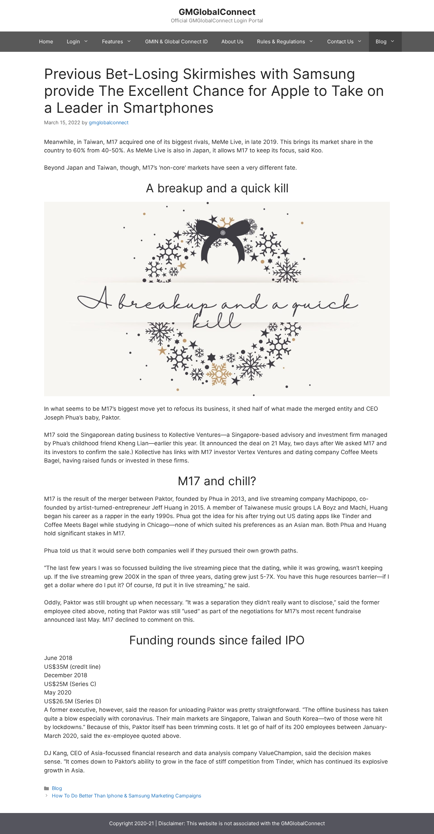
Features (112, 41)
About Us (232, 41)
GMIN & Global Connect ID (176, 41)
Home (46, 41)
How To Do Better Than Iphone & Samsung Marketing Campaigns (126, 795)
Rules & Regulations (281, 41)
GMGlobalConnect (217, 12)
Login (73, 41)
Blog (381, 41)
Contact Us (340, 41)
